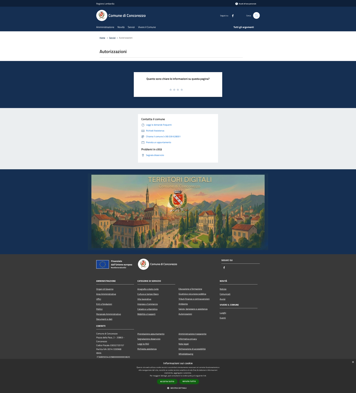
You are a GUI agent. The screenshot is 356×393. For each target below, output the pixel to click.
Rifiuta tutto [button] (189, 381)
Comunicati (225, 294)
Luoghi (223, 312)
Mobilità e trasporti (146, 314)
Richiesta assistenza (147, 349)
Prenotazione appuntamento (150, 334)
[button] (178, 388)
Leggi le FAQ (143, 344)
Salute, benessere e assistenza (193, 309)
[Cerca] (256, 15)
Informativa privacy (188, 339)
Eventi (223, 317)
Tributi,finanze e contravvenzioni (194, 299)
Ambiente (183, 304)
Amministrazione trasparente (192, 334)
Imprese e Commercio (147, 304)
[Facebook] (231, 15)
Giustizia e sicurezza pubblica (192, 294)
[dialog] (178, 376)
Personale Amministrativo (108, 314)
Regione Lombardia (105, 3)
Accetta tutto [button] (167, 381)
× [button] (353, 362)
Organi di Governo (104, 289)
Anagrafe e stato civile (148, 289)
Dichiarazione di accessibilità (192, 349)
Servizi (112, 37)
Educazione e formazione (190, 289)
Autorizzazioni (185, 314)
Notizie (223, 289)
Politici (99, 309)
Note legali (184, 344)
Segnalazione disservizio (148, 339)
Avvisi (222, 299)
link (204, 375)
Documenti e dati (104, 319)
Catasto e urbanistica (147, 309)
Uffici (98, 299)
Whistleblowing (186, 354)
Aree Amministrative (106, 294)
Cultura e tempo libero (148, 294)
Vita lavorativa (144, 299)
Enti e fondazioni (104, 304)
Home (102, 37)
